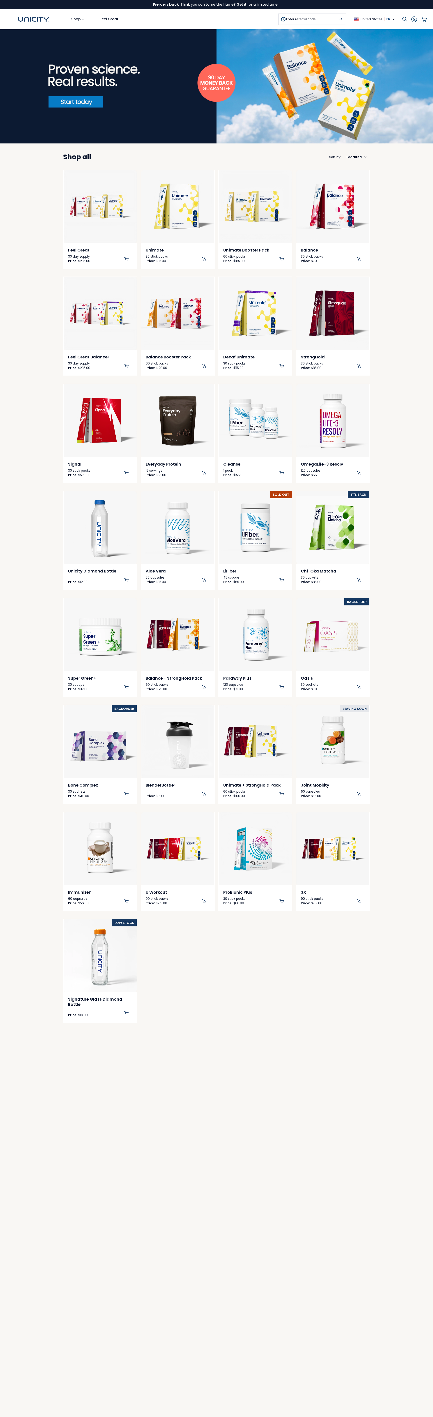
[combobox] (348, 157)
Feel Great (109, 19)
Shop (76, 19)
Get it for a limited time (257, 4)
